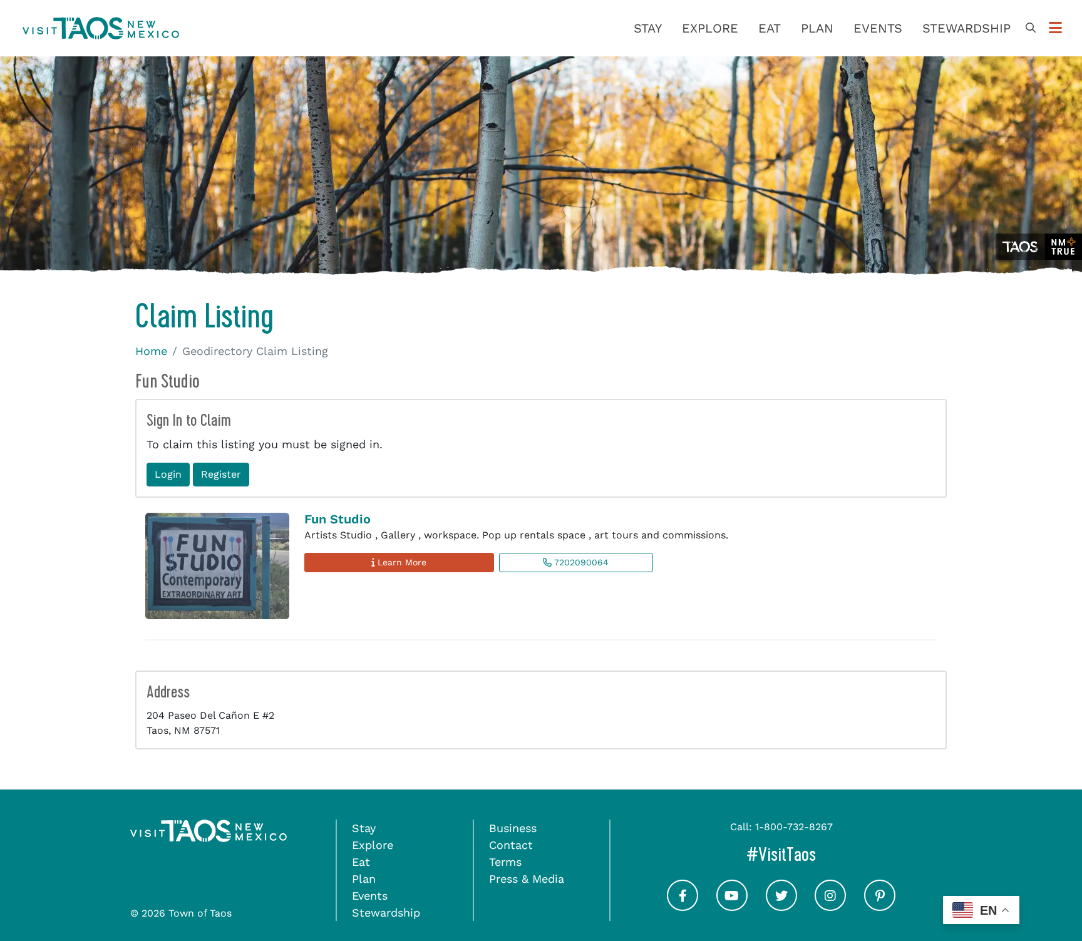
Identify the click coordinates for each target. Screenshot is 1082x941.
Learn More (400, 562)
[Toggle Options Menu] (1055, 28)
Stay (648, 28)
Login (168, 474)
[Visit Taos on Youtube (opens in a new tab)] (732, 906)
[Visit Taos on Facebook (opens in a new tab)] (682, 906)
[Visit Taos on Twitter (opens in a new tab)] (781, 906)
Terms (505, 861)
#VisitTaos (834, 854)
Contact (511, 844)
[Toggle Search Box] (1031, 28)
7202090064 (580, 562)
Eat (769, 28)
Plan (817, 28)
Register (221, 474)
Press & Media (526, 878)
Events (877, 28)
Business (513, 828)
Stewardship (966, 28)
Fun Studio (337, 519)
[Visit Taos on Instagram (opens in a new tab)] (830, 906)
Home (151, 350)
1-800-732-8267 (794, 827)
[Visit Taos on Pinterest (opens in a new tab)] (879, 906)
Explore (710, 28)
